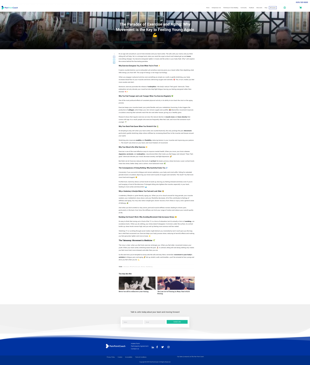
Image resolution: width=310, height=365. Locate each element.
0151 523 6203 (302, 2)
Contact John (177, 322)
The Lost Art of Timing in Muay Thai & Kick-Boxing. (176, 286)
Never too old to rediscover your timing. (137, 286)
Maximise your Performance (138, 42)
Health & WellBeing (121, 42)
